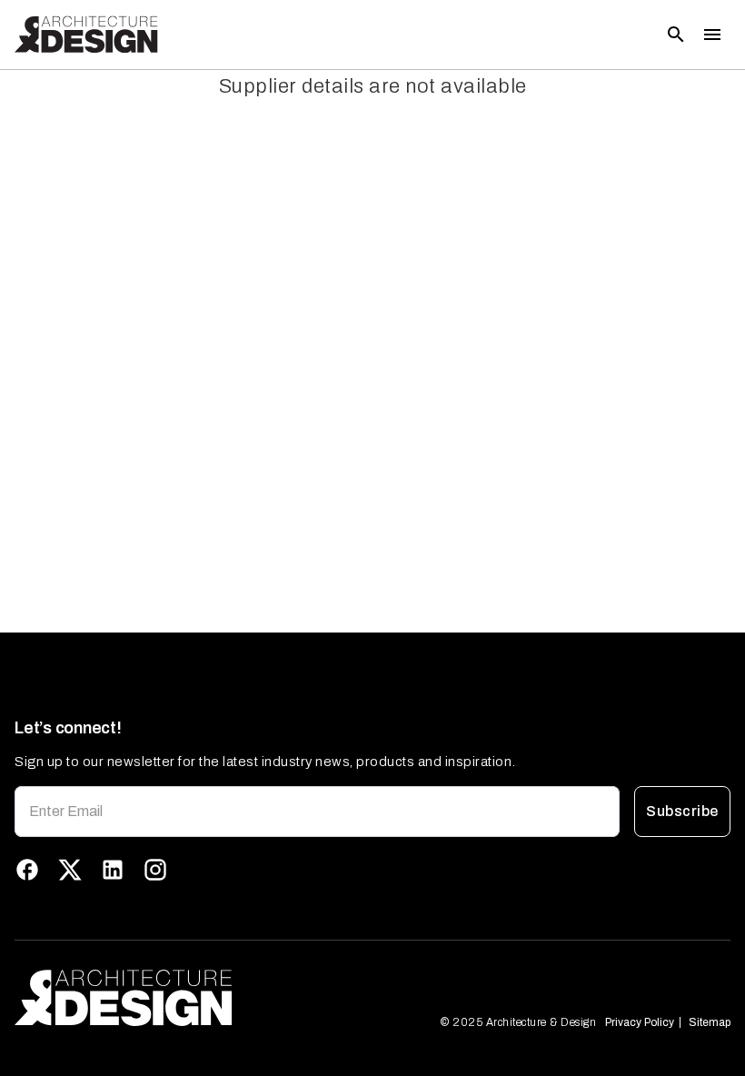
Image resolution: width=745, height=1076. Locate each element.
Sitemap (709, 1022)
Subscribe (682, 811)
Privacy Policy (639, 1022)
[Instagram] (155, 869)
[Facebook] (27, 869)
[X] (70, 869)
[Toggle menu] (712, 34)
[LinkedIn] (112, 869)
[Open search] (676, 34)
